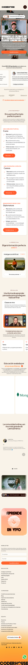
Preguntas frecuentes (6, 603)
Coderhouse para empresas (8, 594)
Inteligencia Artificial (6, 571)
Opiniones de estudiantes (7, 597)
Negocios (3, 581)
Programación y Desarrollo (7, 573)
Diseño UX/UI (4, 579)
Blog (2, 595)
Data (2, 577)
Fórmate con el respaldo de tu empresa (10, 607)
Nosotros (3, 620)
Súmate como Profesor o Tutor (8, 623)
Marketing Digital (5, 575)
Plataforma (4, 601)
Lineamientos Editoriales (7, 631)
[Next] (23, 264)
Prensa (3, 621)
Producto (3, 583)
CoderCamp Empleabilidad (8, 605)
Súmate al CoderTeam (6, 625)
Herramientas (4, 609)
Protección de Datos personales (9, 627)
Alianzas (3, 599)
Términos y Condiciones (7, 629)
